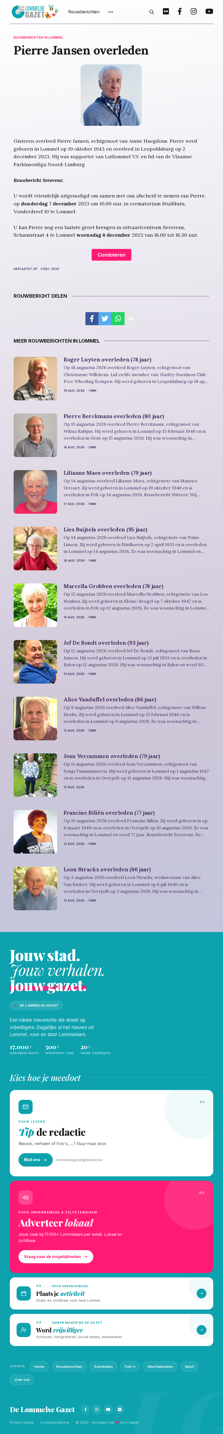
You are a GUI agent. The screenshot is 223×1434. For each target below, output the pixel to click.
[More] (111, 12)
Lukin (133, 1422)
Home (39, 1366)
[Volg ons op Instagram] (194, 12)
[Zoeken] (152, 12)
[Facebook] (85, 1409)
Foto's (130, 1366)
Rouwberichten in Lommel (38, 37)
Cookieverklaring (54, 1422)
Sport (189, 1366)
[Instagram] (96, 1409)
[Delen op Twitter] (105, 318)
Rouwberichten (84, 11)
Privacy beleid (22, 1422)
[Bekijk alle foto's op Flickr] (166, 12)
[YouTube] (108, 1409)
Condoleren (111, 255)
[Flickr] (119, 1409)
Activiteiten (103, 1366)
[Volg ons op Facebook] (180, 12)
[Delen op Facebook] (91, 318)
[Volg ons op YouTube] (209, 12)
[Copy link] (131, 318)
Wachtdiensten (160, 1366)
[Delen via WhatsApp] (118, 318)
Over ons (22, 1379)
